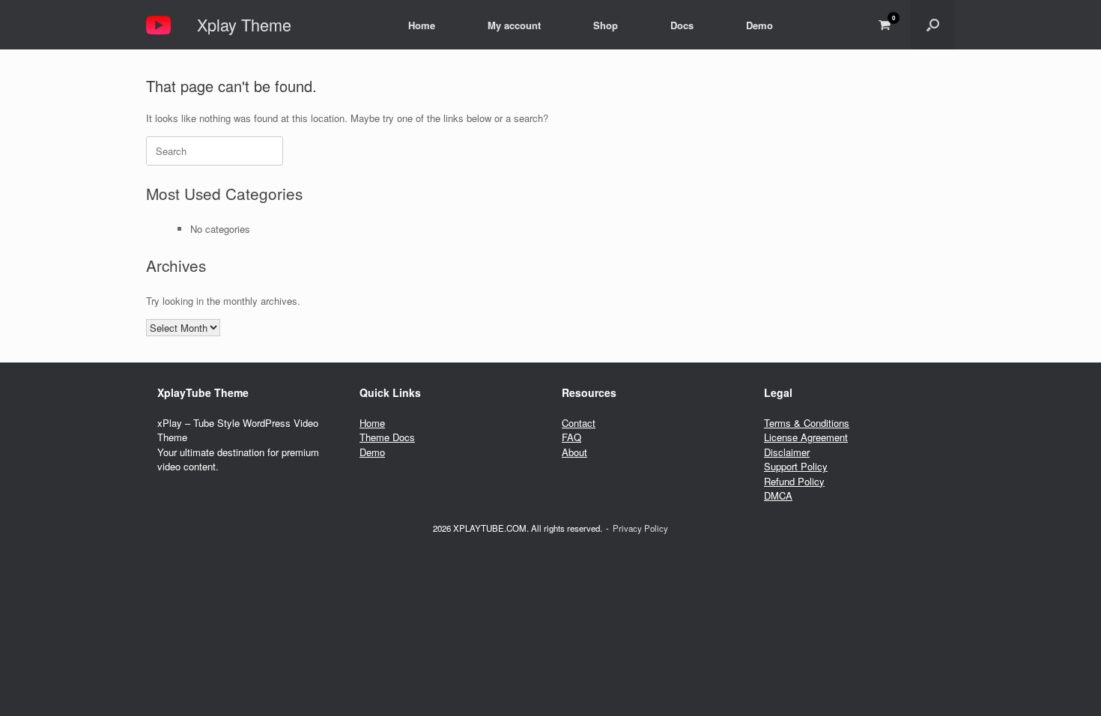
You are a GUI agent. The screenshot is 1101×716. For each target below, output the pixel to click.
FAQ (571, 437)
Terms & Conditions (806, 423)
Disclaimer (787, 452)
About (574, 452)
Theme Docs (387, 437)
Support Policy (796, 466)
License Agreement (806, 437)
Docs (682, 25)
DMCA (778, 495)
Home (421, 25)
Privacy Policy (640, 528)
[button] (933, 24)
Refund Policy (794, 481)
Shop (605, 25)
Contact (578, 423)
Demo (759, 25)
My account (514, 25)
